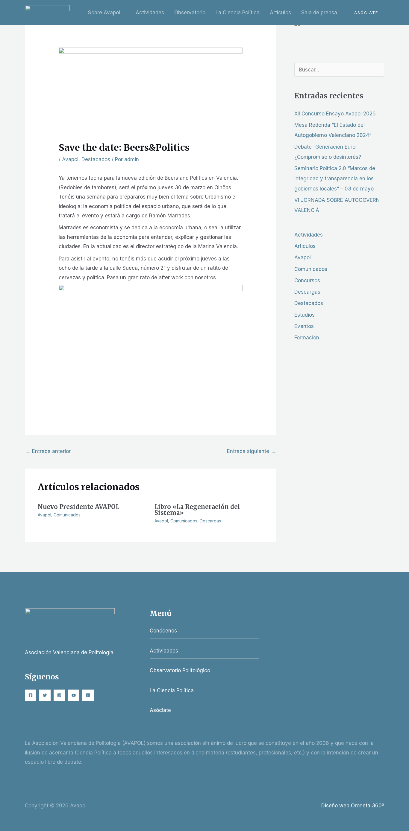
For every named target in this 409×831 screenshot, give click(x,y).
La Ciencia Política (238, 13)
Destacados (95, 159)
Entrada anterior (48, 451)
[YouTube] (73, 695)
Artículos (280, 13)
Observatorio (189, 13)
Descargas (210, 520)
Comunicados (67, 514)
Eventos (304, 326)
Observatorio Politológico (180, 670)
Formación (306, 338)
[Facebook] (30, 695)
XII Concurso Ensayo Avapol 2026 (335, 114)
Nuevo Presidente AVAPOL (78, 506)
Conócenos (163, 631)
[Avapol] (47, 12)
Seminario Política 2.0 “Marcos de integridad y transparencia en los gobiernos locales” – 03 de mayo (334, 178)
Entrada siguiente (251, 451)
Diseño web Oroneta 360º (352, 806)
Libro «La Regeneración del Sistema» (197, 509)
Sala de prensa (319, 13)
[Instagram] (59, 695)
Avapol (70, 159)
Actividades (150, 13)
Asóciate (160, 710)
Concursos (307, 280)
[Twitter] (45, 695)
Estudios (304, 315)
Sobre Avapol (104, 13)
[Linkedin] (88, 695)
